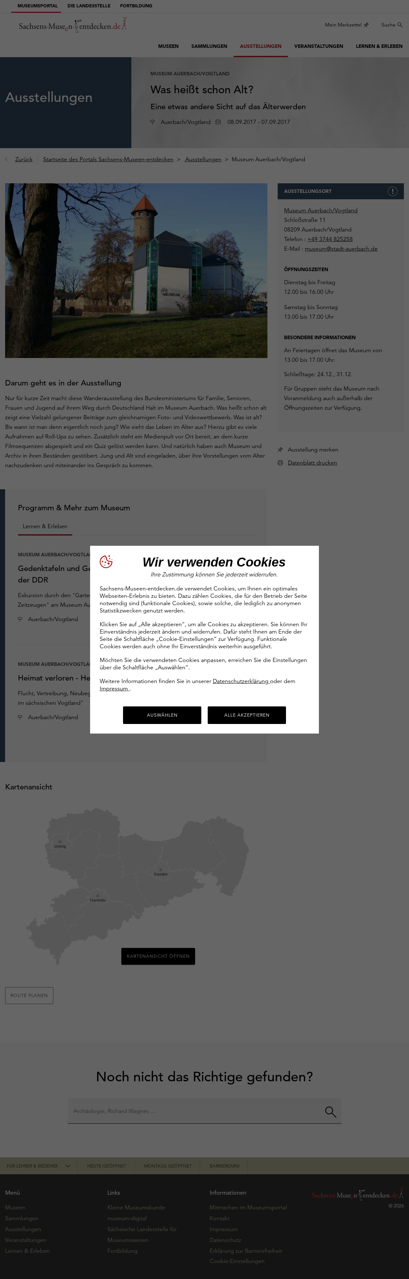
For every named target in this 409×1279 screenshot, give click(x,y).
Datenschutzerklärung (241, 681)
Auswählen (162, 715)
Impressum (114, 688)
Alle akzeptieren (247, 715)
